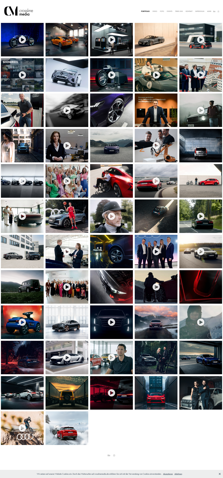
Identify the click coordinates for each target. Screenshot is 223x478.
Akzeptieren (168, 474)
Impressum (199, 11)
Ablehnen (178, 474)
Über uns (179, 11)
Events (169, 11)
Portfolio (145, 11)
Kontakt (189, 11)
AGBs (209, 11)
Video (154, 11)
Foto (162, 11)
